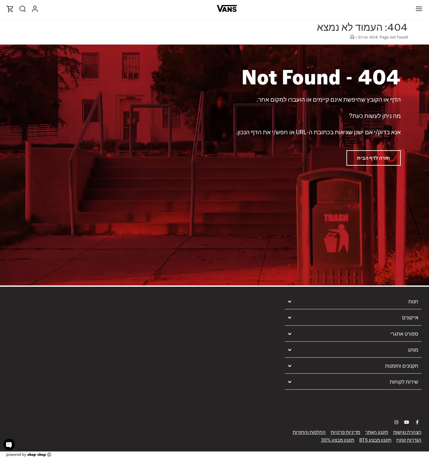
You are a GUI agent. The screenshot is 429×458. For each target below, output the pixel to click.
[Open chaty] (9, 444)
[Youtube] (406, 422)
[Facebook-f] (417, 422)
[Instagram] (396, 422)
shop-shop (36, 454)
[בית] (352, 37)
